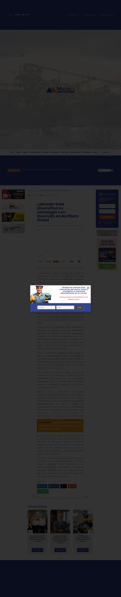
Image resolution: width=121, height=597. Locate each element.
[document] (60, 298)
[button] (88, 288)
